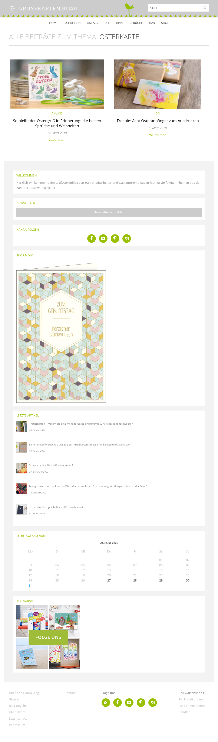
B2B (152, 23)
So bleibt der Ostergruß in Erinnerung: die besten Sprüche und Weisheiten (57, 123)
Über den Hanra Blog (24, 693)
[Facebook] (91, 238)
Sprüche (136, 23)
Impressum (17, 725)
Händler (184, 712)
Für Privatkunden (190, 699)
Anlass (92, 23)
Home (53, 23)
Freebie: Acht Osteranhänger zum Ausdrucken (158, 120)
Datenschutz (18, 718)
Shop (165, 23)
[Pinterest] (115, 238)
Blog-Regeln (17, 706)
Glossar (14, 699)
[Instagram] (126, 238)
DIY (107, 23)
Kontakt (70, 693)
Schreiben (73, 23)
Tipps (119, 23)
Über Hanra (17, 712)
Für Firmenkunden (191, 706)
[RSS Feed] (106, 702)
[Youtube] (103, 238)
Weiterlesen (57, 140)
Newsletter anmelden (109, 212)
